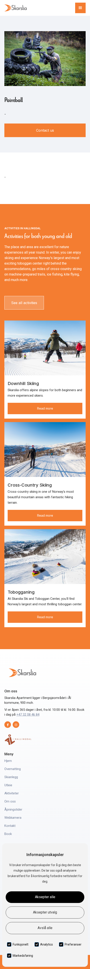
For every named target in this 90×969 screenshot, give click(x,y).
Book (8, 834)
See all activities (24, 303)
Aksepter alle (45, 897)
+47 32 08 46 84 (27, 714)
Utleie (8, 785)
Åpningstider (13, 809)
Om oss (10, 801)
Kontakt (10, 826)
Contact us (45, 130)
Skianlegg (11, 777)
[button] (80, 8)
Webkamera (12, 818)
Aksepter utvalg (45, 912)
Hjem (8, 761)
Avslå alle (45, 928)
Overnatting (12, 769)
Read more (45, 408)
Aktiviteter (11, 793)
